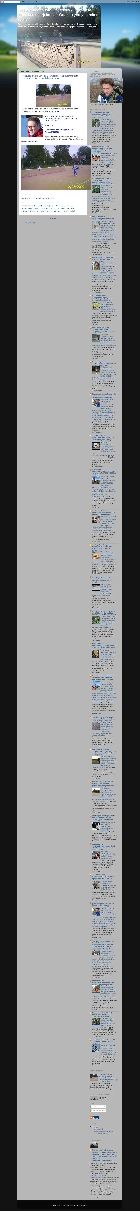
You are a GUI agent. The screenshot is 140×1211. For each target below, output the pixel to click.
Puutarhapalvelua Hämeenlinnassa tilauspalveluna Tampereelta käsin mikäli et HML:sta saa (104, 877)
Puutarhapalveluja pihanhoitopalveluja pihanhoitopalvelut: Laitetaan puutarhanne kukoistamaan (103, 298)
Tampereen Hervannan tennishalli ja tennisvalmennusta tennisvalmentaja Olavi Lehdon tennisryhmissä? (104, 752)
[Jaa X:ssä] (69, 211)
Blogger (84, 1205)
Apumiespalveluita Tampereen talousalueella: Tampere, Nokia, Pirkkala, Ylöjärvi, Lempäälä (103, 719)
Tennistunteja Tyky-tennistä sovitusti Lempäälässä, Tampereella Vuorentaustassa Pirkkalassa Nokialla (103, 784)
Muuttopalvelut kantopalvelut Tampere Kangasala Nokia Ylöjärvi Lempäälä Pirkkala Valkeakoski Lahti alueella (108, 855)
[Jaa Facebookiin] (71, 211)
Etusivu (53, 218)
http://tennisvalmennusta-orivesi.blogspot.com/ (38, 198)
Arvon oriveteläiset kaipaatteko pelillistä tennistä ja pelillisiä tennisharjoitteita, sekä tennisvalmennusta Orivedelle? (107, 1022)
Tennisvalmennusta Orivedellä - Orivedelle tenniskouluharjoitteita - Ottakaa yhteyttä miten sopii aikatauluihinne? (50, 77)
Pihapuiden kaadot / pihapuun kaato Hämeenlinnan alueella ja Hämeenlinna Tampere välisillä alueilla (108, 885)
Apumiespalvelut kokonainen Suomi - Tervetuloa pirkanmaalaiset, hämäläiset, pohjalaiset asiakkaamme (103, 943)
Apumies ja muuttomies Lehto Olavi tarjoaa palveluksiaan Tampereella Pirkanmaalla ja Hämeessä (103, 678)
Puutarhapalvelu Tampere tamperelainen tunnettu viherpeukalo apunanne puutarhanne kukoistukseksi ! (103, 181)
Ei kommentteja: (55, 211)
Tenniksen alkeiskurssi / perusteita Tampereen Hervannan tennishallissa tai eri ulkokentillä (104, 330)
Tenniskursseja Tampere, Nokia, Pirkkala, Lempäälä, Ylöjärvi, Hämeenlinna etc (104, 259)
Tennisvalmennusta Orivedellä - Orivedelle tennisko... (104, 1132)
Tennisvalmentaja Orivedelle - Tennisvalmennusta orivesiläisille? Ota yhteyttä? (103, 1014)
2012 (94, 1127)
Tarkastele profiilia (96, 1197)
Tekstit (94, 1106)
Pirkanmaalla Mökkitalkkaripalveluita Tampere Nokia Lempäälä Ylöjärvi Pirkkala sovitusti (104, 472)
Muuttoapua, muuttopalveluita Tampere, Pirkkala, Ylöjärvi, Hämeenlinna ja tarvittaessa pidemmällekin (103, 818)
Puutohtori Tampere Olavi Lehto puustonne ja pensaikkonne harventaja (104, 1041)
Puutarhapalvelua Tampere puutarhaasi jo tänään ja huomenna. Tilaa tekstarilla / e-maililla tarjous (103, 114)
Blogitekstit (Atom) (31, 223)
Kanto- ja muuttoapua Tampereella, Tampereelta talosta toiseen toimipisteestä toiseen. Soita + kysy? (104, 646)
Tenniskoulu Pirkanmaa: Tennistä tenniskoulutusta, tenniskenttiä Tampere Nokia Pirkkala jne (102, 149)
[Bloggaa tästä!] (67, 211)
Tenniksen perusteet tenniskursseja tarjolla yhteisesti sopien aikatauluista (104, 363)
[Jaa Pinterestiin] (73, 211)
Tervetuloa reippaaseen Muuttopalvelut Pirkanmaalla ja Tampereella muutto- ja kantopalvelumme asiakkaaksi (107, 827)
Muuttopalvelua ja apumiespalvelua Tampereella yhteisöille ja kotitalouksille (103, 982)
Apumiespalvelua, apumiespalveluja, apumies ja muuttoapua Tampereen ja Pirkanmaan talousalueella (103, 438)
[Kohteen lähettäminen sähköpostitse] (65, 211)
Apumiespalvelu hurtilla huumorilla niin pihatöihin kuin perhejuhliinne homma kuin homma (103, 579)
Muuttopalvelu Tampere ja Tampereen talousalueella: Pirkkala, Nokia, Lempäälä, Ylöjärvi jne (102, 547)
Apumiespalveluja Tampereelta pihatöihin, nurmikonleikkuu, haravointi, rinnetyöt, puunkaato (104, 613)
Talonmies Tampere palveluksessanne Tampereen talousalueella (103, 218)
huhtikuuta (98, 1129)
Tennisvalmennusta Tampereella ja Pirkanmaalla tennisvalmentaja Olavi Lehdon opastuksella (104, 395)
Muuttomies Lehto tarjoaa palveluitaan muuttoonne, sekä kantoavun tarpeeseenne (103, 512)
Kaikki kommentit (98, 1110)
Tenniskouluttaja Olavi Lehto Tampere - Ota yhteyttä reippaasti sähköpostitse (103, 905)
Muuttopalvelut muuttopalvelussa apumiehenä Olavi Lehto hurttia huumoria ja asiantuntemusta (103, 846)
